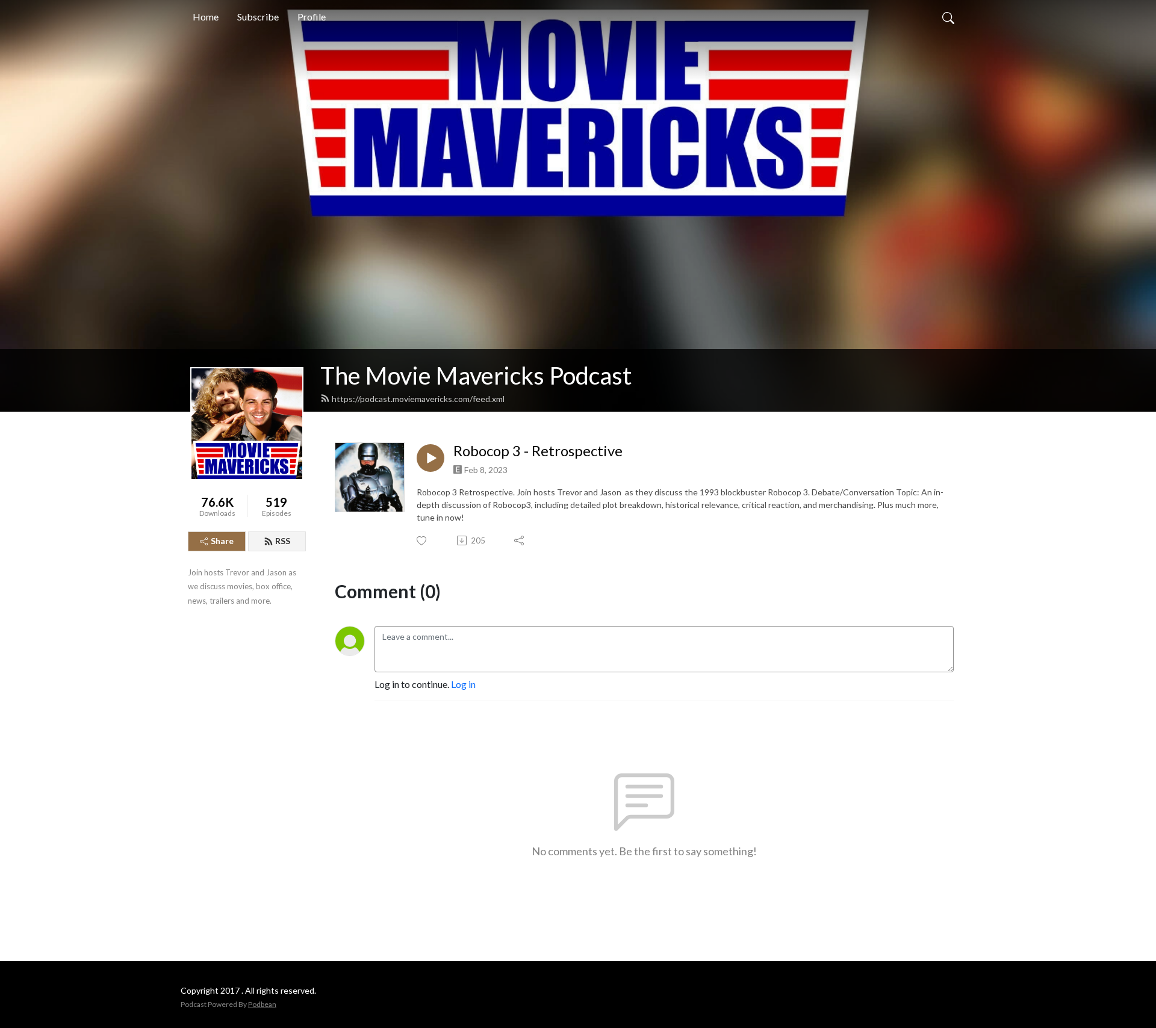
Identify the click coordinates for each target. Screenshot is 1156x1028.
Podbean (262, 1004)
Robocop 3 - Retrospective (538, 450)
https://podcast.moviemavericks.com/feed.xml (418, 399)
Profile (311, 16)
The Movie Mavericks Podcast (476, 375)
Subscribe (258, 16)
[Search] (948, 17)
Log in (463, 684)
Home (206, 16)
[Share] (520, 540)
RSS (282, 541)
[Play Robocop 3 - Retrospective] (430, 458)
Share (222, 541)
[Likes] (422, 540)
